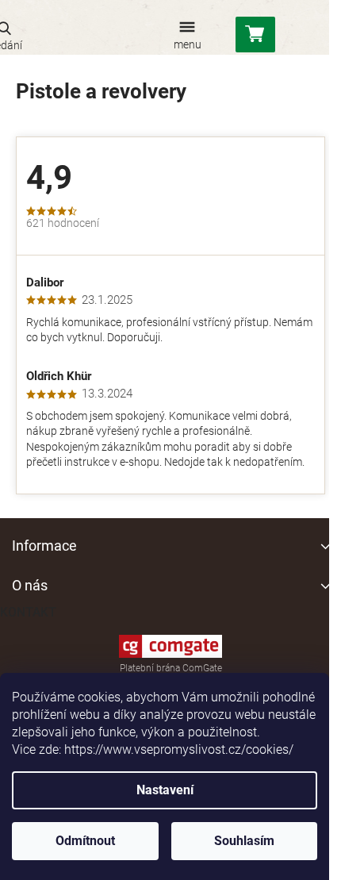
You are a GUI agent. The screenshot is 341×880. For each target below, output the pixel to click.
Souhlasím (244, 840)
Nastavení (164, 789)
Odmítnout (85, 840)
